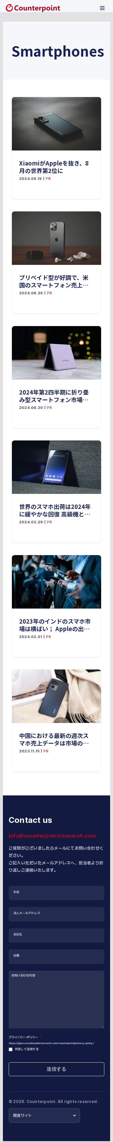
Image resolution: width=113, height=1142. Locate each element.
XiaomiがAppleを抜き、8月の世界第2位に (54, 166)
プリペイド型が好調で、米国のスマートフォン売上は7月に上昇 (55, 281)
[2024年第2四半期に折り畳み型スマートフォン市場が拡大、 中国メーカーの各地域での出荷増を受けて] (56, 353)
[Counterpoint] (33, 8)
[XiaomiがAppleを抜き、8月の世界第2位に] (56, 123)
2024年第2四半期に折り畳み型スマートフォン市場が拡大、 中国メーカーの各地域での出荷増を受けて (54, 395)
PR (48, 178)
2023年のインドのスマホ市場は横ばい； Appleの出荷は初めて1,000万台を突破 (55, 625)
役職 (16, 955)
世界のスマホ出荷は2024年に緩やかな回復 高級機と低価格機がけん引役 (55, 510)
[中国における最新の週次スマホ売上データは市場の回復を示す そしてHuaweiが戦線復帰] (56, 696)
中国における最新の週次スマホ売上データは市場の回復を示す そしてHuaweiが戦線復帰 (54, 739)
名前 (16, 892)
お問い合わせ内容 (23, 975)
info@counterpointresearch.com (52, 835)
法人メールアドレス (26, 913)
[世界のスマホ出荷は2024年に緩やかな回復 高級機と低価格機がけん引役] (56, 467)
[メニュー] (102, 8)
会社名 (17, 934)
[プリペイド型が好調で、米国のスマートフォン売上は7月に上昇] (56, 238)
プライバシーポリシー (25, 1037)
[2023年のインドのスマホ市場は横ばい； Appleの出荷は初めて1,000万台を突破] (56, 582)
